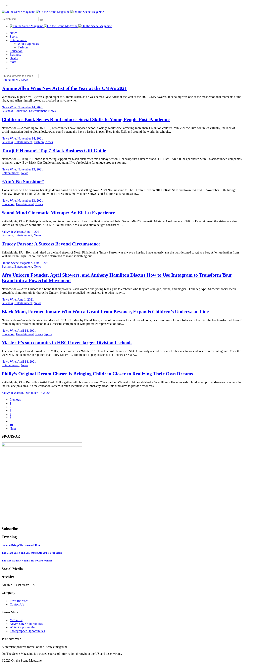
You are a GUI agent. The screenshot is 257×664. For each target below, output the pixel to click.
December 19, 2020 (37, 392)
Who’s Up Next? (28, 43)
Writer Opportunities (23, 627)
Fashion (23, 47)
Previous (15, 399)
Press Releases (19, 600)
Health (14, 58)
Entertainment (18, 40)
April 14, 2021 (26, 330)
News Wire (9, 107)
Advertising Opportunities (26, 623)
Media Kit (16, 620)
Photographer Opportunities (27, 631)
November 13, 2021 (30, 169)
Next (13, 428)
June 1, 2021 (32, 231)
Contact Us (17, 604)
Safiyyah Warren (12, 231)
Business (15, 54)
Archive (7, 584)
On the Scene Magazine (17, 263)
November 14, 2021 (30, 107)
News (13, 33)
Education (16, 51)
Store (13, 62)
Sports (14, 36)
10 (11, 425)
